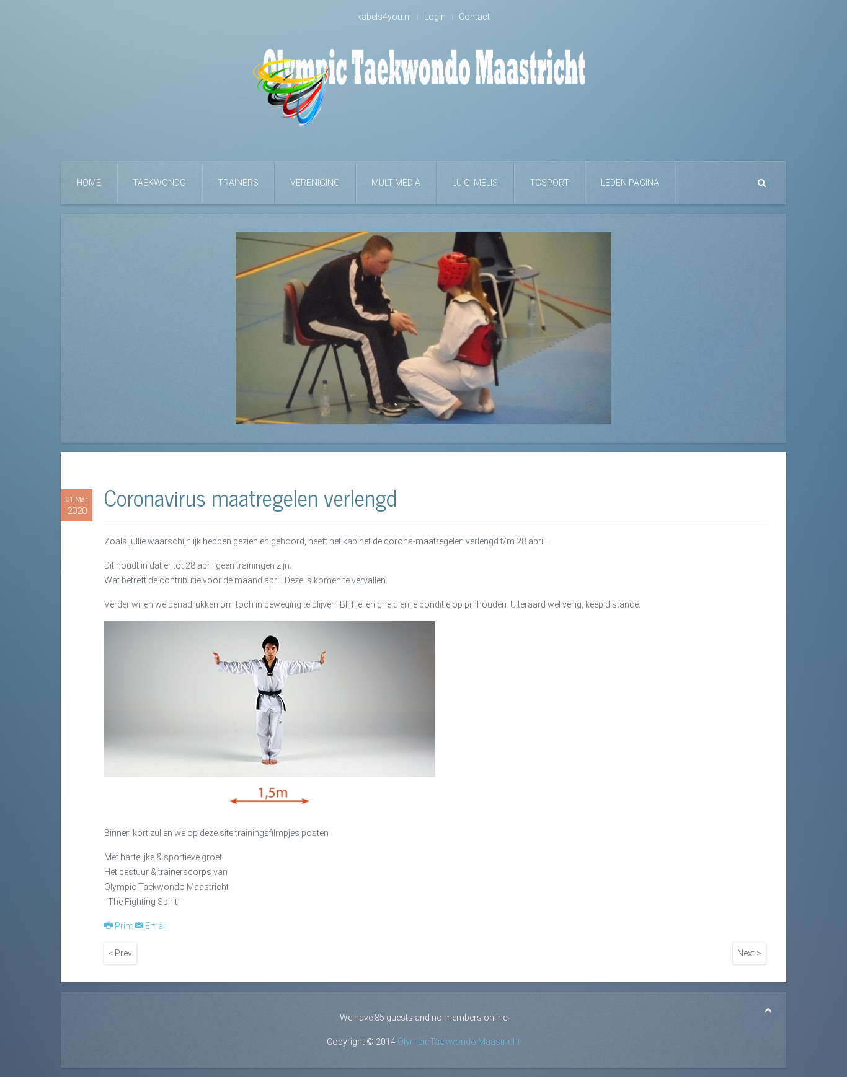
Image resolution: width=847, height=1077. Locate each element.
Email (155, 926)
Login (435, 17)
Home (88, 183)
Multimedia (395, 183)
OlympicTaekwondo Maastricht (458, 1042)
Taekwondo (159, 183)
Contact (474, 17)
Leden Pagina (630, 183)
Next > (749, 953)
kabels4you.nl (384, 17)
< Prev (120, 953)
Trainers (238, 183)
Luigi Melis (475, 183)
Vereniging (315, 183)
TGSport (549, 183)
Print (124, 926)
